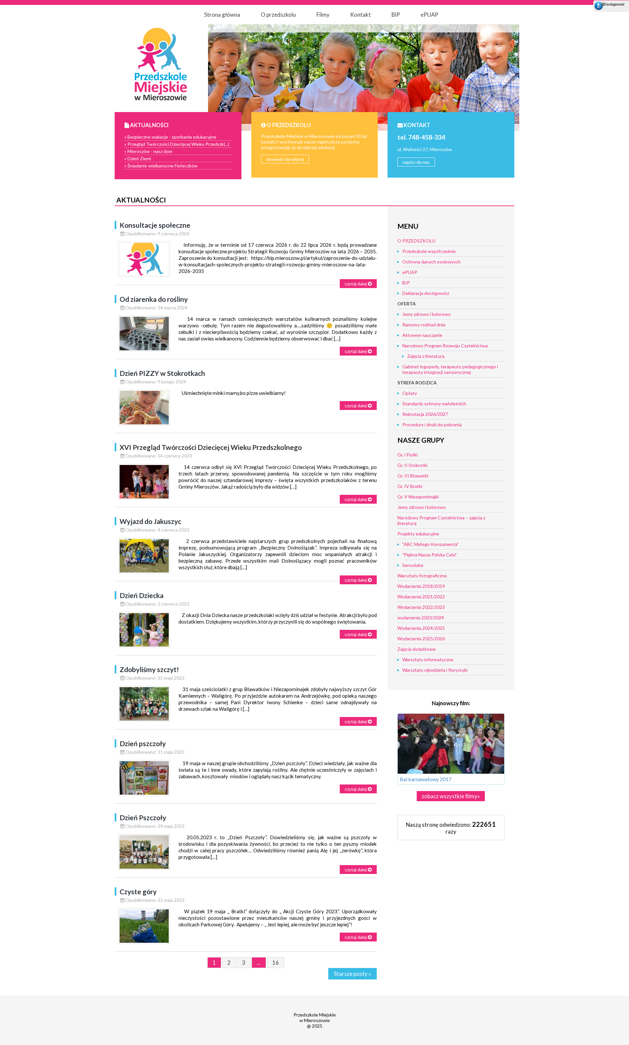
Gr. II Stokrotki (412, 465)
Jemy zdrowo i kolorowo (426, 314)
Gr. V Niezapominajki (418, 496)
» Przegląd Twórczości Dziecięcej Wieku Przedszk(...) (176, 144)
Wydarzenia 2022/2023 (421, 607)
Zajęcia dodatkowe (416, 649)
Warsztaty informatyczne (427, 659)
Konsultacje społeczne (155, 225)
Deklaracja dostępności (425, 293)
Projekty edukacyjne (418, 533)
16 (275, 962)
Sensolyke (412, 565)
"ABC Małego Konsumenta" (430, 544)
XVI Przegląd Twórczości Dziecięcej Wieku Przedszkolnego (211, 447)
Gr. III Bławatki (412, 475)
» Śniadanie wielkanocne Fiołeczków (161, 165)
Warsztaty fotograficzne (422, 575)
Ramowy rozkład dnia (423, 324)
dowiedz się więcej (285, 159)
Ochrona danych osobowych (431, 261)
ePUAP (429, 14)
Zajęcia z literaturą (425, 356)
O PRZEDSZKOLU (416, 240)
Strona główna (222, 14)
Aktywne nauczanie (422, 335)
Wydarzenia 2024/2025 (421, 628)
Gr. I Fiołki (407, 454)
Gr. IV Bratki (409, 486)
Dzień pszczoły (143, 743)
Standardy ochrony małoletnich (434, 403)
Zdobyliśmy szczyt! (149, 669)
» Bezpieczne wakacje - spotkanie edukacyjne (170, 137)
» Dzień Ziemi (137, 158)
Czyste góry (138, 891)
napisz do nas (416, 162)
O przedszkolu (278, 14)
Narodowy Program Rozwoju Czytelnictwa (445, 345)
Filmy (323, 14)
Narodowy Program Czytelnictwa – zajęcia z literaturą (441, 520)
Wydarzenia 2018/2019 (421, 586)
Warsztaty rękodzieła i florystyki (434, 670)
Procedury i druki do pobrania (432, 424)
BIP (395, 14)
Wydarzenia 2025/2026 (421, 638)
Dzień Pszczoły (143, 817)
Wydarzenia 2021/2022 (421, 596)
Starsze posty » (352, 973)
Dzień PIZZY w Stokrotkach (162, 373)
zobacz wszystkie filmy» (451, 796)
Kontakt (360, 14)
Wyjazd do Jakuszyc (150, 521)
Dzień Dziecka (141, 595)
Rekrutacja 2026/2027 (425, 414)
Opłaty (409, 393)
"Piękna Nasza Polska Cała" (429, 554)
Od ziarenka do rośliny (154, 299)
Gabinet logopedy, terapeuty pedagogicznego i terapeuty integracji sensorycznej (450, 369)
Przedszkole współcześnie (429, 251)
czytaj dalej (356, 283)
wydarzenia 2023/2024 (420, 617)
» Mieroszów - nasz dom (148, 151)
